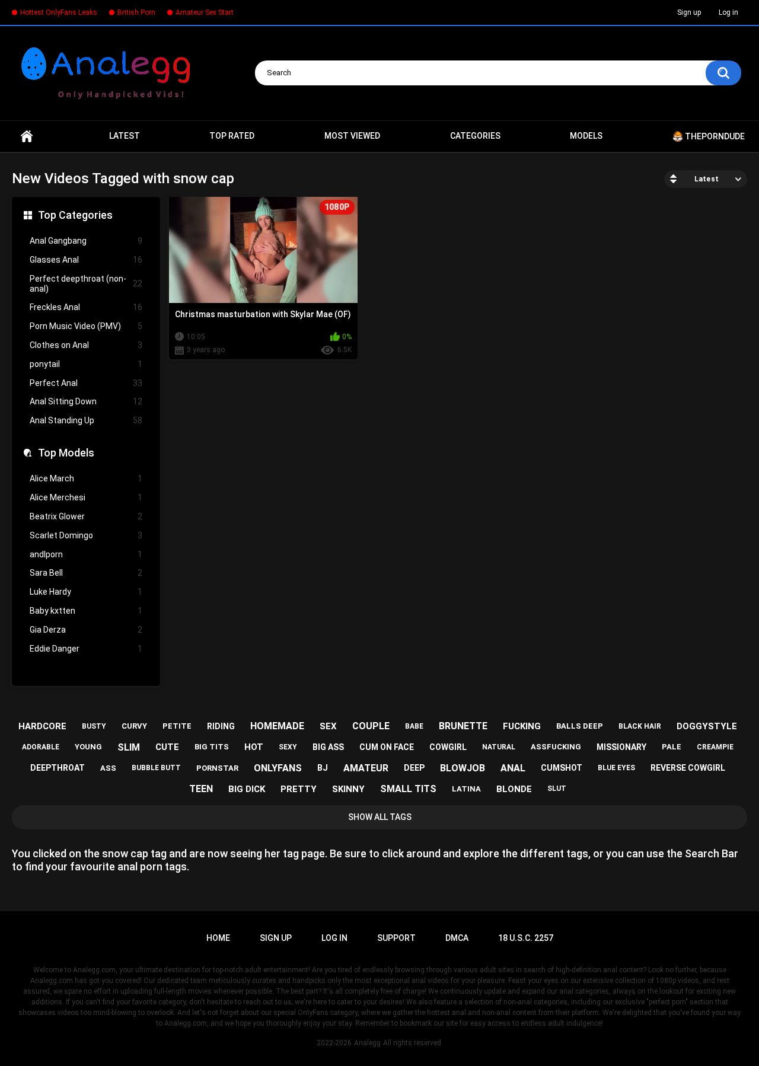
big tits (211, 746)
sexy (288, 747)
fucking (522, 726)
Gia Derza (86, 629)
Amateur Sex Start (205, 12)
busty (94, 726)
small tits (408, 788)
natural (498, 747)
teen (201, 788)
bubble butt (156, 768)
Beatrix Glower (86, 516)
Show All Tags (380, 817)
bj (322, 768)
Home (27, 136)
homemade (277, 726)
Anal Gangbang (86, 240)
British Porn (136, 12)
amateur (365, 768)
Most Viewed (352, 136)
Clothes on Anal (86, 345)
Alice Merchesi (86, 497)
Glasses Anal (86, 259)
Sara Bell (86, 572)
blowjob (462, 768)
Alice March (86, 478)
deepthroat (57, 768)
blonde (514, 789)
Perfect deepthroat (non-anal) (86, 283)
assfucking (556, 746)
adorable (40, 747)
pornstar (217, 768)
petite (177, 726)
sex (328, 726)
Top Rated (231, 136)
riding (221, 726)
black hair (639, 726)
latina (466, 788)
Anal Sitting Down (86, 401)
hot (253, 747)
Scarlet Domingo (86, 535)
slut (556, 788)
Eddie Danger (86, 648)
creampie (715, 747)
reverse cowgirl (687, 768)
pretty (298, 789)
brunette (463, 726)
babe (414, 726)
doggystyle (707, 726)
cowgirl (448, 747)
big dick (246, 789)
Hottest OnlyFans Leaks (58, 12)
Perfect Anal (86, 383)
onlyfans (278, 768)
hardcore (42, 726)
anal (512, 768)
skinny (348, 789)
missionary (621, 747)
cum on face (386, 747)
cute (167, 747)
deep (414, 768)
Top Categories (75, 215)
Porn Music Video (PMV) (86, 326)
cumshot (561, 768)
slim (128, 747)
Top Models (66, 452)
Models (586, 136)
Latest (124, 136)
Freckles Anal (86, 307)
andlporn (86, 554)
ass (108, 768)
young (88, 746)
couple (371, 726)
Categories (475, 136)
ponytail (86, 364)
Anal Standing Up (86, 420)
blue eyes (616, 768)
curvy (134, 726)
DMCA (456, 938)
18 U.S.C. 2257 (525, 938)
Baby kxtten (86, 610)
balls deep (579, 726)
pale (671, 746)
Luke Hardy (86, 591)
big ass (328, 747)
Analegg (367, 1043)
